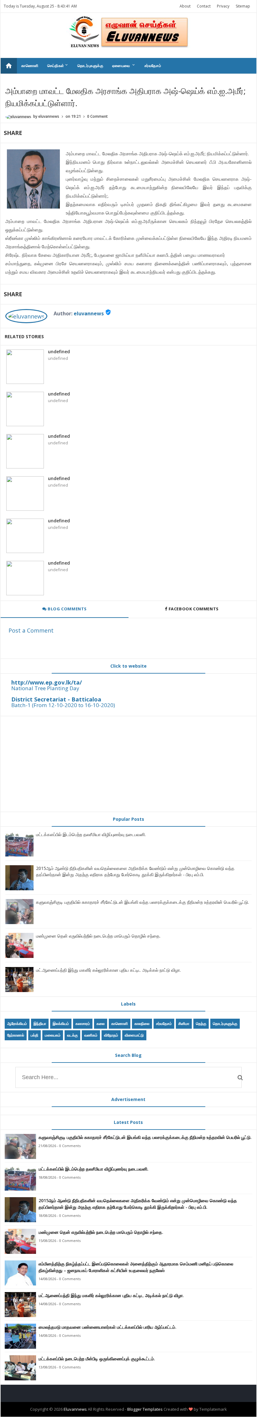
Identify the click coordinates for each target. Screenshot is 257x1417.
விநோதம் (111, 1035)
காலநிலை (141, 1023)
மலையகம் (52, 1035)
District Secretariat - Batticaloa (56, 699)
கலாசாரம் (83, 1023)
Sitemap (243, 6)
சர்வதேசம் (152, 65)
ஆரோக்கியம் (17, 1023)
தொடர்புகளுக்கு (90, 65)
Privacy (223, 6)
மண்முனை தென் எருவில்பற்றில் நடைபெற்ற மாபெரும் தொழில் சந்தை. (98, 936)
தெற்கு (201, 1023)
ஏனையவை (124, 65)
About (185, 6)
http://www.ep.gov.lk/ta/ (46, 682)
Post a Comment (31, 630)
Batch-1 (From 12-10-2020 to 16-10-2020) (63, 705)
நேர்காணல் (15, 1035)
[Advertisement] (128, 764)
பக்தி (34, 1035)
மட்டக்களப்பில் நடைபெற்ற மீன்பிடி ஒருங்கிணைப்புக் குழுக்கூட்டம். (97, 1359)
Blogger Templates (145, 1409)
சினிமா (183, 1023)
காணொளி (30, 65)
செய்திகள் (58, 65)
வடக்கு (72, 1035)
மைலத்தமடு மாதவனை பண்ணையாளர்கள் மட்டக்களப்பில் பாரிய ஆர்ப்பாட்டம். (107, 1327)
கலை (101, 1023)
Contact (204, 6)
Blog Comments (67, 609)
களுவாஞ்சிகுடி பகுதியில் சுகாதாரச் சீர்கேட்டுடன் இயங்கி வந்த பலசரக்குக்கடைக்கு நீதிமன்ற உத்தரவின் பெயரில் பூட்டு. (142, 902)
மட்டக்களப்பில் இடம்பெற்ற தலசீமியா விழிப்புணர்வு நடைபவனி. (91, 834)
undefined (59, 351)
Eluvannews (75, 1409)
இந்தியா (40, 1023)
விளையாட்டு (134, 1035)
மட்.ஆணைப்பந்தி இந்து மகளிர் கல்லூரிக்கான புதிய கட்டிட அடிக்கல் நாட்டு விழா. (108, 970)
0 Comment (97, 116)
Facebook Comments (193, 609)
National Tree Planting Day (45, 688)
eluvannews (89, 313)
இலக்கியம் (61, 1023)
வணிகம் (90, 1035)
